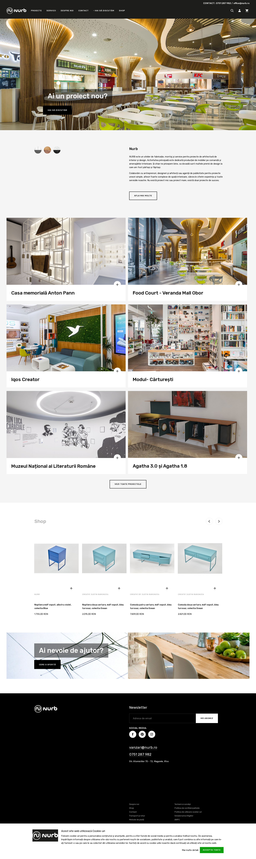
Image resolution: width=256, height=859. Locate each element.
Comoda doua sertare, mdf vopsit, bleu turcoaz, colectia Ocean (198, 607)
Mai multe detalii (190, 850)
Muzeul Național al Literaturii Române (53, 466)
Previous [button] (209, 521)
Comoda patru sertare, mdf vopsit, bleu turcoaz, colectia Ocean (151, 607)
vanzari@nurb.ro (143, 747)
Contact (83, 10)
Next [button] (218, 521)
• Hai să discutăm (103, 10)
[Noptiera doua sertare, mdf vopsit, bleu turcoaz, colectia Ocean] (104, 560)
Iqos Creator (25, 379)
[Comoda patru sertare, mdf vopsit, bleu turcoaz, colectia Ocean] (152, 560)
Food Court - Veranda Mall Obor (168, 293)
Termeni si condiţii (183, 804)
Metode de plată (136, 819)
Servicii (51, 10)
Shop (122, 10)
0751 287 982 (223, 3)
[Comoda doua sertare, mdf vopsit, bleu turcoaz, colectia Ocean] (200, 560)
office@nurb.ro (241, 3)
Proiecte (36, 10)
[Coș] (246, 10)
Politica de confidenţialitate (187, 808)
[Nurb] (16, 10)
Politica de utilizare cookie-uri (188, 812)
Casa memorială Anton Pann (43, 293)
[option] (56, 574)
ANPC (177, 819)
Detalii (71, 588)
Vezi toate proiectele (128, 484)
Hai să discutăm (57, 110)
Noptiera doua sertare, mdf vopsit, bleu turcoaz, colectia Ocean (103, 607)
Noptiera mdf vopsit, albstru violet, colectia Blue (52, 607)
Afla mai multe (143, 196)
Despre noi (67, 10)
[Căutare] (232, 10)
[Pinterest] (142, 734)
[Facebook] (132, 734)
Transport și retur (137, 816)
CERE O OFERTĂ (47, 664)
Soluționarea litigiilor (184, 816)
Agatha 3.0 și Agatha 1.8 (160, 466)
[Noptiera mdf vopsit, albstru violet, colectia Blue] (56, 560)
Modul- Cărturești (153, 379)
